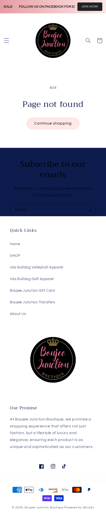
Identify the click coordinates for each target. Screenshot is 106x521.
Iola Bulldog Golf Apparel (32, 279)
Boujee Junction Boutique (44, 507)
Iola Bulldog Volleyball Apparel (36, 267)
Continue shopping (53, 123)
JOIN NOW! (89, 6)
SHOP (15, 256)
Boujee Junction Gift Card (32, 290)
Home (15, 244)
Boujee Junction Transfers (32, 302)
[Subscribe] (90, 210)
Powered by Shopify (79, 507)
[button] (6, 40)
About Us (18, 314)
